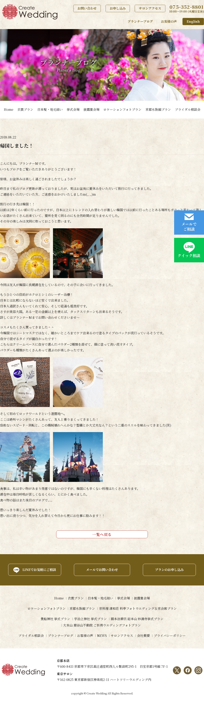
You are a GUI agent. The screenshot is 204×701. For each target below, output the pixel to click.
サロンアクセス (150, 8)
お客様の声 (169, 21)
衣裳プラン (25, 109)
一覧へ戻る (102, 534)
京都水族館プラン (158, 109)
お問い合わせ (87, 8)
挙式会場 (73, 109)
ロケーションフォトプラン (122, 109)
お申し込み (118, 8)
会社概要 (143, 635)
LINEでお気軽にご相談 (39, 569)
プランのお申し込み (169, 569)
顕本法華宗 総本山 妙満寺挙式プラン (137, 619)
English (193, 21)
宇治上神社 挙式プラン (90, 619)
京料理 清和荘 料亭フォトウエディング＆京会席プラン (138, 608)
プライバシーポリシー (170, 635)
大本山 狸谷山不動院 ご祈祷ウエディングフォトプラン (102, 625)
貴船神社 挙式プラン (55, 619)
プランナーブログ (140, 21)
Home (8, 109)
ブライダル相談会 (187, 109)
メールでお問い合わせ (102, 569)
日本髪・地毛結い (50, 109)
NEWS (102, 635)
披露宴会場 (91, 109)
